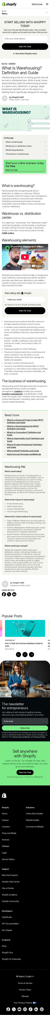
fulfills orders (8, 233)
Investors (6, 826)
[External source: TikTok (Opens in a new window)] (30, 1009)
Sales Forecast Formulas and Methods (24, 454)
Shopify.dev (7, 917)
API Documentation (10, 923)
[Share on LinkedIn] (14, 594)
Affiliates (5, 846)
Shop (4, 946)
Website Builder (32, 820)
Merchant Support (10, 875)
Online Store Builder (34, 813)
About (4, 813)
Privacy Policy (39, 737)
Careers (5, 820)
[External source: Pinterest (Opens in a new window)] (42, 1009)
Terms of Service (25, 983)
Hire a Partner (8, 888)
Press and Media (9, 833)
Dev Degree (7, 930)
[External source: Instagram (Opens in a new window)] (25, 1009)
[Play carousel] (25, 654)
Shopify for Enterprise (11, 959)
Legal (4, 853)
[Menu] (47, 4)
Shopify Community (10, 901)
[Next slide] (31, 654)
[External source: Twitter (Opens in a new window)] (14, 1009)
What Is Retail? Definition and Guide (23, 451)
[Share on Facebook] (4, 594)
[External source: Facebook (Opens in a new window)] (8, 1009)
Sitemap (25, 996)
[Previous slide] (18, 654)
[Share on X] (9, 594)
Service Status (8, 859)
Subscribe (25, 728)
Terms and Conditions (21, 737)
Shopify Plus (7, 952)
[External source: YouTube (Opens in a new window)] (19, 1009)
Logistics (18, 391)
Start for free (37, 4)
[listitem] (25, 635)
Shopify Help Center (11, 881)
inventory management (12, 394)
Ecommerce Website (35, 826)
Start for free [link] (25, 46)
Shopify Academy (9, 895)
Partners (5, 840)
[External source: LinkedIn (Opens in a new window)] (36, 1009)
